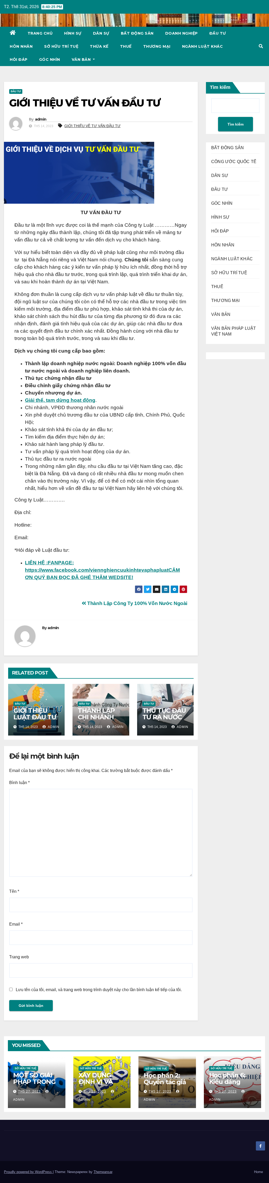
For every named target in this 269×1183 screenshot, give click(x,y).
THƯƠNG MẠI (156, 46)
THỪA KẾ (99, 46)
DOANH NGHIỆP (181, 33)
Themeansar (103, 1172)
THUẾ (126, 46)
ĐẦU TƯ (217, 33)
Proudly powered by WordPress (28, 1172)
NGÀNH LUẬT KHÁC (202, 46)
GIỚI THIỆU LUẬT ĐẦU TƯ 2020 (34, 717)
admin (40, 119)
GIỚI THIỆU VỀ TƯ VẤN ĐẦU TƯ (92, 126)
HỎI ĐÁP (19, 59)
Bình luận (19, 782)
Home (258, 1172)
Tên (14, 891)
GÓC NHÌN (49, 59)
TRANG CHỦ (40, 33)
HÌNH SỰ (72, 33)
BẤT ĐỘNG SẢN (137, 33)
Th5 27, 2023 (29, 1091)
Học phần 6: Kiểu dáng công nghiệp (228, 1081)
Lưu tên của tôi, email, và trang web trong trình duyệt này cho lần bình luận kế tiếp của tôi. (99, 989)
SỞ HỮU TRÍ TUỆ (61, 46)
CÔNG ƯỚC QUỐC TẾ (233, 161)
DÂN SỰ (101, 33)
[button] (261, 46)
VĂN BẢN (82, 59)
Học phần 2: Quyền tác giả (165, 1079)
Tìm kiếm (220, 87)
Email (16, 924)
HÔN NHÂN (21, 46)
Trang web (19, 957)
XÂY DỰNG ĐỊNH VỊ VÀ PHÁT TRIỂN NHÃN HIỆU (98, 1085)
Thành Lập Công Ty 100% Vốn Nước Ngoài (136, 603)
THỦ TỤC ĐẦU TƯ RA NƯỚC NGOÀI (164, 717)
